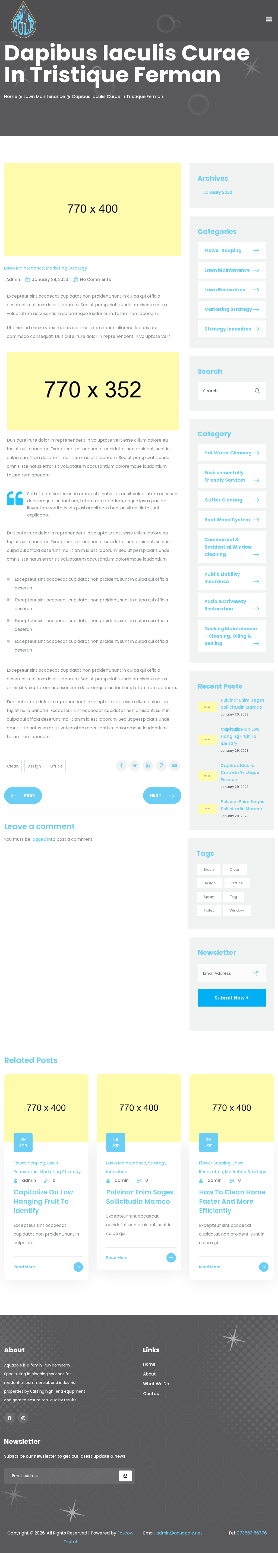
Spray (209, 896)
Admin (13, 279)
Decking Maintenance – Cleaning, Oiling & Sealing (230, 636)
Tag (233, 896)
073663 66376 (252, 1533)
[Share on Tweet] (134, 765)
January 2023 (217, 192)
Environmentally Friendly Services (225, 476)
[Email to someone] (174, 765)
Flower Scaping (223, 250)
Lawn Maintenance (44, 96)
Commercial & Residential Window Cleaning (228, 547)
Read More (24, 1267)
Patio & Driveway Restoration (225, 605)
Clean (13, 766)
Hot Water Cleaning (228, 453)
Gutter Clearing (223, 500)
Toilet (209, 910)
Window (237, 910)
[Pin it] (161, 765)
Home (10, 96)
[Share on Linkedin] (148, 765)
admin (29, 1180)
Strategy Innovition (227, 329)
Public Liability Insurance (222, 578)
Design (34, 766)
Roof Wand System (227, 519)
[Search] (258, 391)
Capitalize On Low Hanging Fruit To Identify (240, 736)
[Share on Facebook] (121, 765)
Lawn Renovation (224, 289)
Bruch (209, 869)
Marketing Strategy (66, 268)
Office (56, 766)
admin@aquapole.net (179, 1533)
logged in (41, 839)
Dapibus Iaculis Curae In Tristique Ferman (240, 772)
